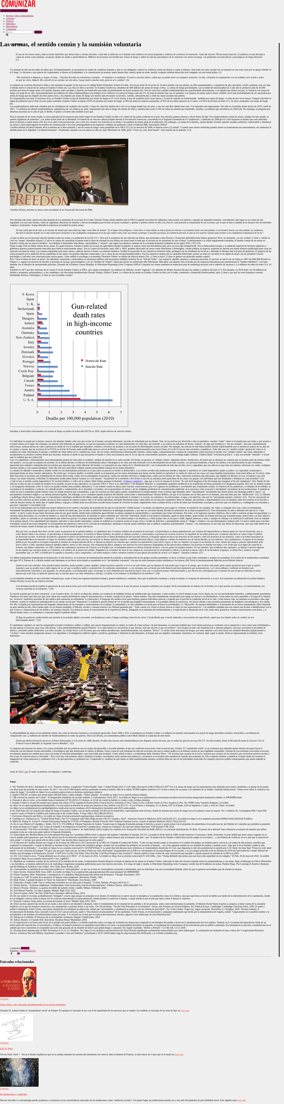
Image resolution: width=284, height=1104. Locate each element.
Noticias (10, 21)
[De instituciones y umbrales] (19, 1086)
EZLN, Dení (6, 1048)
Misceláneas (11, 26)
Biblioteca (10, 23)
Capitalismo (25, 951)
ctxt (26, 771)
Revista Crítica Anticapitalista (19, 15)
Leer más (184, 1010)
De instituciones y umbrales (13, 1094)
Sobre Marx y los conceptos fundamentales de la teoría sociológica (33, 1004)
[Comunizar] (18, 7)
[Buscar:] (20, 32)
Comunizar (11, 29)
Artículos (10, 18)
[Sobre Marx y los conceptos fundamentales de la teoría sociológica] (18, 996)
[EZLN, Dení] (16, 1040)
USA (33, 951)
